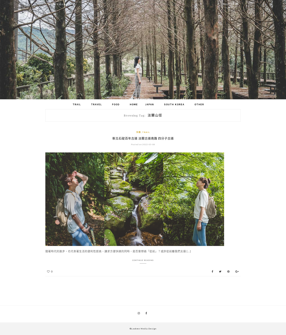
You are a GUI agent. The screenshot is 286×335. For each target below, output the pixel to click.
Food (116, 104)
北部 (138, 132)
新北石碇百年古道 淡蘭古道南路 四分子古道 (143, 138)
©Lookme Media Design (143, 329)
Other (199, 104)
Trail (77, 104)
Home (134, 104)
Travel (96, 104)
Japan (149, 104)
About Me (228, 4)
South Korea (174, 104)
